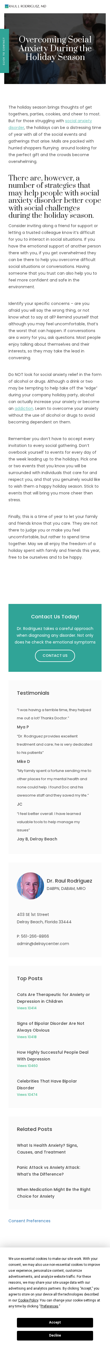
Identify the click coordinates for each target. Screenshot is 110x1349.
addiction (24, 408)
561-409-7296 (83, 7)
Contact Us (55, 655)
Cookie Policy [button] (28, 1300)
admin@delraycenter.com (43, 943)
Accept (55, 1322)
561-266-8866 (35, 936)
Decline (55, 1335)
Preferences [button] (49, 1306)
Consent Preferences (29, 1221)
